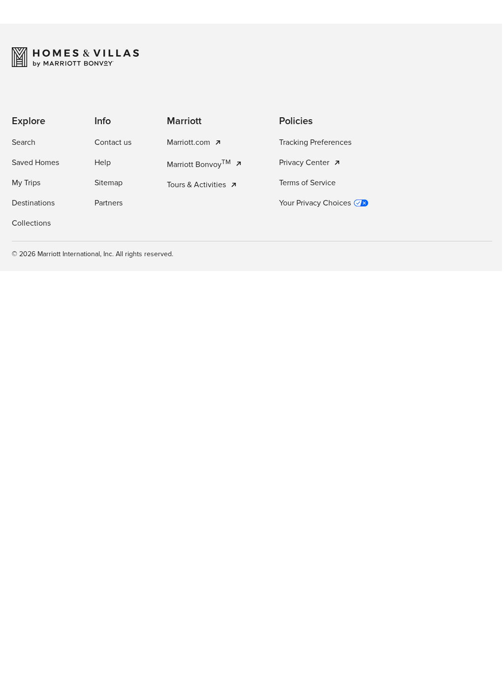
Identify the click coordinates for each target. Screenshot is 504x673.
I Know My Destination (198, 247)
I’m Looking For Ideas (300, 247)
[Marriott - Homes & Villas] (75, 507)
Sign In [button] (445, 22)
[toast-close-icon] (404, 624)
